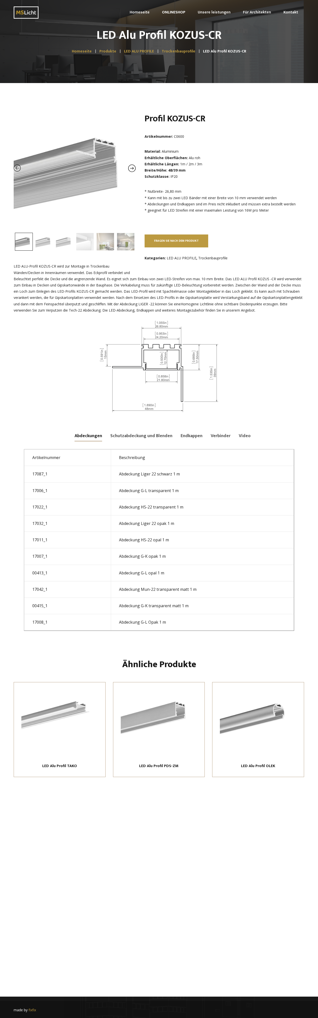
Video (245, 436)
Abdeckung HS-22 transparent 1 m (151, 507)
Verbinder (221, 436)
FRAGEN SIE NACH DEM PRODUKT (176, 240)
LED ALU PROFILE (181, 258)
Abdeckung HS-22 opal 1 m (144, 540)
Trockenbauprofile (213, 258)
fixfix (32, 1010)
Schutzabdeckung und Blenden (141, 436)
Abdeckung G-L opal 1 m (141, 573)
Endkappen (191, 436)
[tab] (88, 435)
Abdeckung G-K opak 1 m (142, 556)
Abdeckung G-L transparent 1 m (149, 490)
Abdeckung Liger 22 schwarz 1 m (149, 474)
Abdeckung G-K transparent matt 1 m (154, 605)
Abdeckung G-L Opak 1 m (142, 622)
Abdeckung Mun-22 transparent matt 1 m (158, 589)
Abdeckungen (88, 436)
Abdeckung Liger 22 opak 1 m (146, 523)
